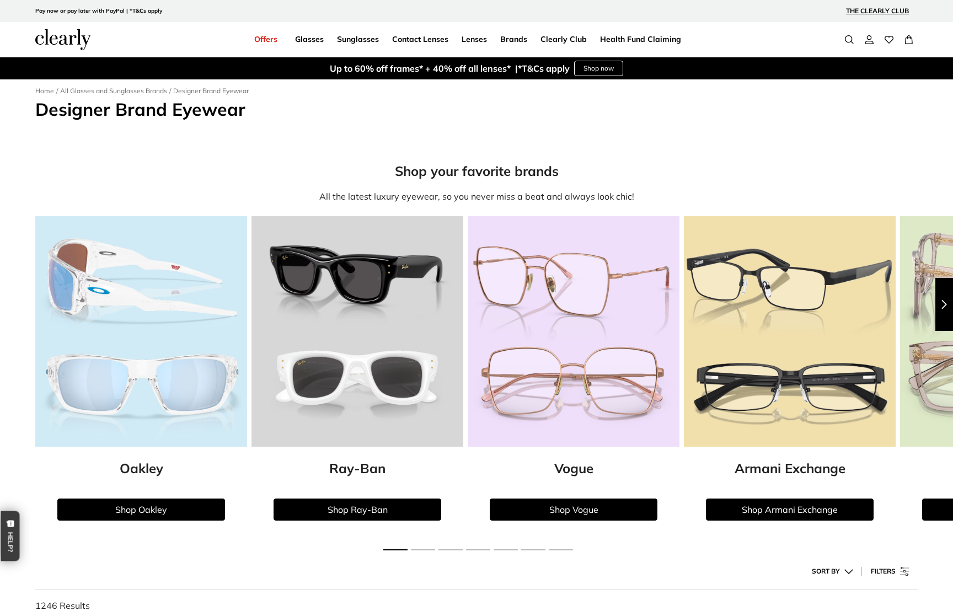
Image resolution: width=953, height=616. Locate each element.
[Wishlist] (889, 40)
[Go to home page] (62, 39)
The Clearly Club (877, 11)
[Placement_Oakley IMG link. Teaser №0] (141, 331)
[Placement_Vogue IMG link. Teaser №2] (573, 331)
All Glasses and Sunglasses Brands (113, 91)
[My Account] (869, 40)
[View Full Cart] (909, 40)
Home (44, 91)
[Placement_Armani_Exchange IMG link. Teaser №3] (790, 331)
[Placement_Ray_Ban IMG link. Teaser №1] (357, 331)
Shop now (598, 68)
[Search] (849, 40)
